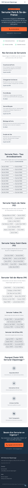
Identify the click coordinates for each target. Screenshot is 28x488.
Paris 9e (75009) (5, 178)
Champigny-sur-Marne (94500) (14, 290)
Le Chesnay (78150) (19, 327)
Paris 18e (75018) (18, 189)
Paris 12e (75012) (18, 181)
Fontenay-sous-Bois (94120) (9, 299)
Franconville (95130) (8, 344)
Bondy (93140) (14, 264)
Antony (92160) (20, 229)
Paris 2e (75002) (18, 166)
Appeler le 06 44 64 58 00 (15, 445)
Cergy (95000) (19, 339)
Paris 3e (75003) (5, 169)
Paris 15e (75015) (5, 186)
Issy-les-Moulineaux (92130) (14, 226)
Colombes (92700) (8, 218)
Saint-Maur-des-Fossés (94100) (14, 293)
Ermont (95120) (18, 346)
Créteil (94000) (7, 287)
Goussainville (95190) (19, 344)
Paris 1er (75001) (5, 166)
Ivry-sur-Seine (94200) (8, 296)
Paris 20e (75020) (19, 192)
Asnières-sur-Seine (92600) (14, 221)
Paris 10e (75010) (18, 178)
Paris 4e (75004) (18, 169)
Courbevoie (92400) (19, 218)
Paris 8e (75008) (18, 175)
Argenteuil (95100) (10, 339)
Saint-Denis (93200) (9, 255)
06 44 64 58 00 (15, 29)
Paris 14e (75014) (18, 183)
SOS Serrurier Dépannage (9, 2)
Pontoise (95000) (18, 341)
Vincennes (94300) (21, 299)
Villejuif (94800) (7, 302)
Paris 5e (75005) (5, 172)
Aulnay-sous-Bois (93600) (19, 258)
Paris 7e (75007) (5, 175)
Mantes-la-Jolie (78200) (10, 324)
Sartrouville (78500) (19, 319)
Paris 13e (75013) (5, 183)
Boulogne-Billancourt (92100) (9, 215)
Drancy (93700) (8, 261)
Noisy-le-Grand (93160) (18, 261)
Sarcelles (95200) (9, 341)
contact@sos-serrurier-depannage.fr (8, 470)
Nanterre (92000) (21, 215)
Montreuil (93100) (19, 255)
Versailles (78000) (9, 319)
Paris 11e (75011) (5, 181)
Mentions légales (4, 476)
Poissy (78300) (20, 324)
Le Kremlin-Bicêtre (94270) (18, 302)
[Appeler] (25, 485)
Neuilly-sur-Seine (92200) (9, 229)
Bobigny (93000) (22, 264)
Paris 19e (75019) (5, 192)
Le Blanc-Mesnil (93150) (14, 267)
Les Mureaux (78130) (8, 327)
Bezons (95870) (9, 346)
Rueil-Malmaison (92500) (7, 224)
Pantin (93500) (5, 264)
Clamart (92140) (14, 232)
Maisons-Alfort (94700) (20, 296)
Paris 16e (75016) (18, 186)
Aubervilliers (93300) (7, 258)
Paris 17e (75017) (5, 189)
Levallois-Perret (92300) (21, 224)
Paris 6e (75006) (18, 172)
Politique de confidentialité (6, 478)
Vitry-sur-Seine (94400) (18, 287)
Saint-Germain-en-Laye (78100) (14, 321)
